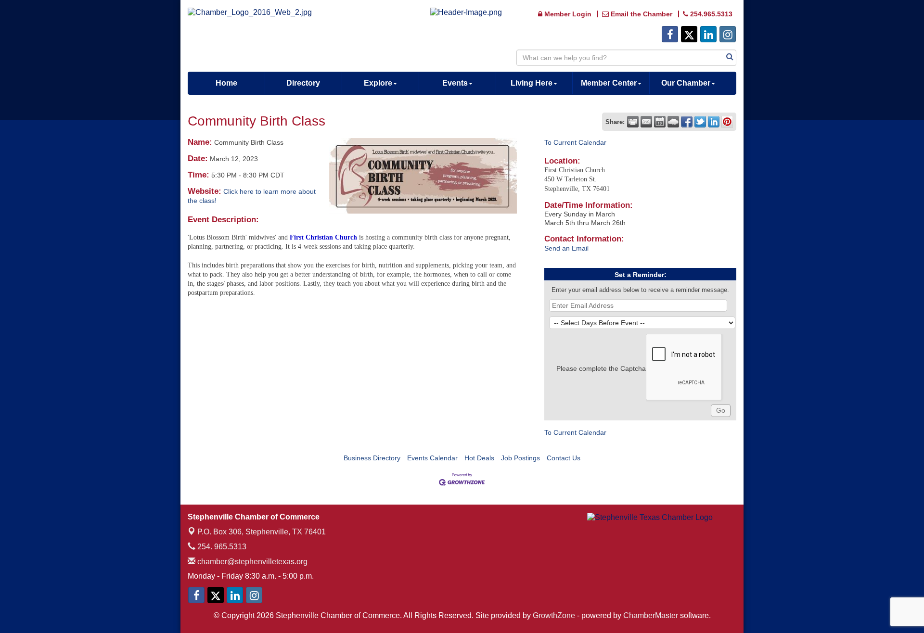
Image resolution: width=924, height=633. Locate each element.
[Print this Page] (633, 121)
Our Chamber (685, 83)
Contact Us (563, 458)
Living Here (531, 83)
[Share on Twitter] (700, 121)
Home (226, 83)
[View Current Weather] (673, 121)
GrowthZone (554, 615)
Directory (303, 83)
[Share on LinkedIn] (713, 121)
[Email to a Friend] (646, 121)
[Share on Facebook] (687, 121)
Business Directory (372, 458)
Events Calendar (432, 458)
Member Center (609, 83)
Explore (378, 83)
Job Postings (520, 458)
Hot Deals (479, 458)
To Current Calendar (575, 142)
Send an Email (566, 248)
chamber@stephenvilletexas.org (251, 561)
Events (455, 83)
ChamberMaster (650, 615)
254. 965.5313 (220, 547)
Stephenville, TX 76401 (261, 532)
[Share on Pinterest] (727, 121)
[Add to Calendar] (660, 121)
